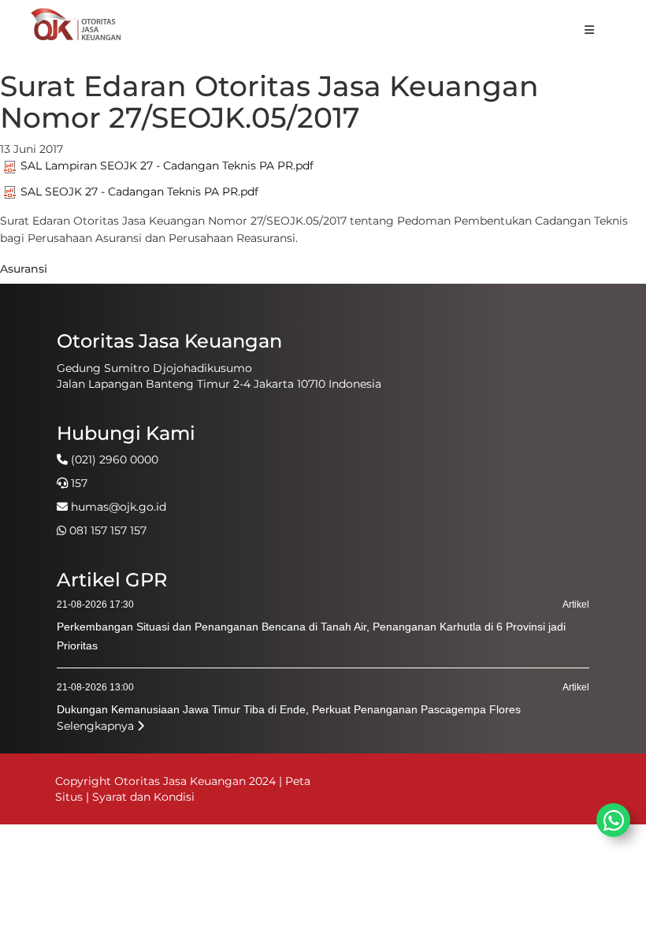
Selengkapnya (97, 726)
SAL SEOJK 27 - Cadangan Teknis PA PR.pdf (139, 191)
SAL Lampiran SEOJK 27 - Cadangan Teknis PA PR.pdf (167, 165)
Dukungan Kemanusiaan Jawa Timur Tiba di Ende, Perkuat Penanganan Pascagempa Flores (289, 709)
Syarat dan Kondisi (143, 797)
